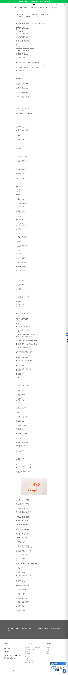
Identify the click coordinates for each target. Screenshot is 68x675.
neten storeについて (28, 645)
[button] (59, 4)
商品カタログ (48, 653)
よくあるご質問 (48, 649)
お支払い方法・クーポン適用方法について (32, 647)
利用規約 (26, 658)
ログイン (56, 4)
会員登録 (51, 4)
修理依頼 (47, 651)
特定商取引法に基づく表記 (29, 662)
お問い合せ (48, 647)
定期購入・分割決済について (30, 649)
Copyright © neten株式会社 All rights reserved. (10, 670)
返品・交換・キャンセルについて (31, 656)
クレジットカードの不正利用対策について (32, 654)
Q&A (26, 664)
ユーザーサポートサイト (50, 645)
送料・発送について (28, 653)
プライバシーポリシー (29, 660)
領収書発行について (28, 651)
